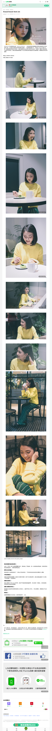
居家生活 (11, 9)
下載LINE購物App (6, 715)
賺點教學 (30, 715)
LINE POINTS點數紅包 (24, 715)
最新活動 (11, 715)
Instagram (45, 629)
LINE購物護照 (16, 715)
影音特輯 (7, 9)
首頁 (4, 9)
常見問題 (34, 715)
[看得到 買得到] (26, 16)
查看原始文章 (6, 633)
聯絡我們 (38, 715)
